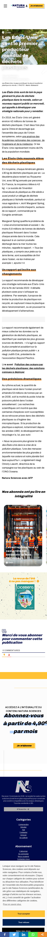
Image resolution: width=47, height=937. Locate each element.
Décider (23, 827)
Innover (23, 835)
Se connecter (23, 854)
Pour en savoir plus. (12, 904)
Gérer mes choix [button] (23, 931)
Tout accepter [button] (24, 914)
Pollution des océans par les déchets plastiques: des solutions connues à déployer (23, 368)
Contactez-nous (23, 859)
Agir (23, 830)
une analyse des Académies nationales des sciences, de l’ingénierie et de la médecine (23, 140)
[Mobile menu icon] (5, 6)
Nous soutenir (23, 856)
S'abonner (23, 851)
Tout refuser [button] (23, 922)
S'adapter (11, 542)
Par (10, 76)
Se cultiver (23, 837)
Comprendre (24, 824)
